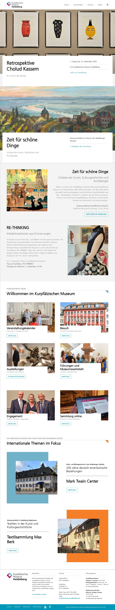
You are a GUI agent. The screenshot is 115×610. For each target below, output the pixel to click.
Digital (100, 5)
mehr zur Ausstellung (78, 72)
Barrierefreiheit (37, 607)
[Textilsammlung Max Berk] (78, 536)
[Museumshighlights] (57, 118)
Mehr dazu (12, 336)
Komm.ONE (102, 607)
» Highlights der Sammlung (80, 146)
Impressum (17, 607)
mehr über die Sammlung (96, 214)
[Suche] (107, 5)
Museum (90, 5)
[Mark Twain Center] (36, 477)
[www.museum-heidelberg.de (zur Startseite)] (15, 5)
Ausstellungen (78, 5)
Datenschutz (26, 607)
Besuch (67, 5)
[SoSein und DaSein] (88, 250)
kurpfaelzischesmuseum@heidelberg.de (69, 598)
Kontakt (9, 607)
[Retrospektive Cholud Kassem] (57, 42)
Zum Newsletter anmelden (39, 594)
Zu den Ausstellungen (16, 376)
